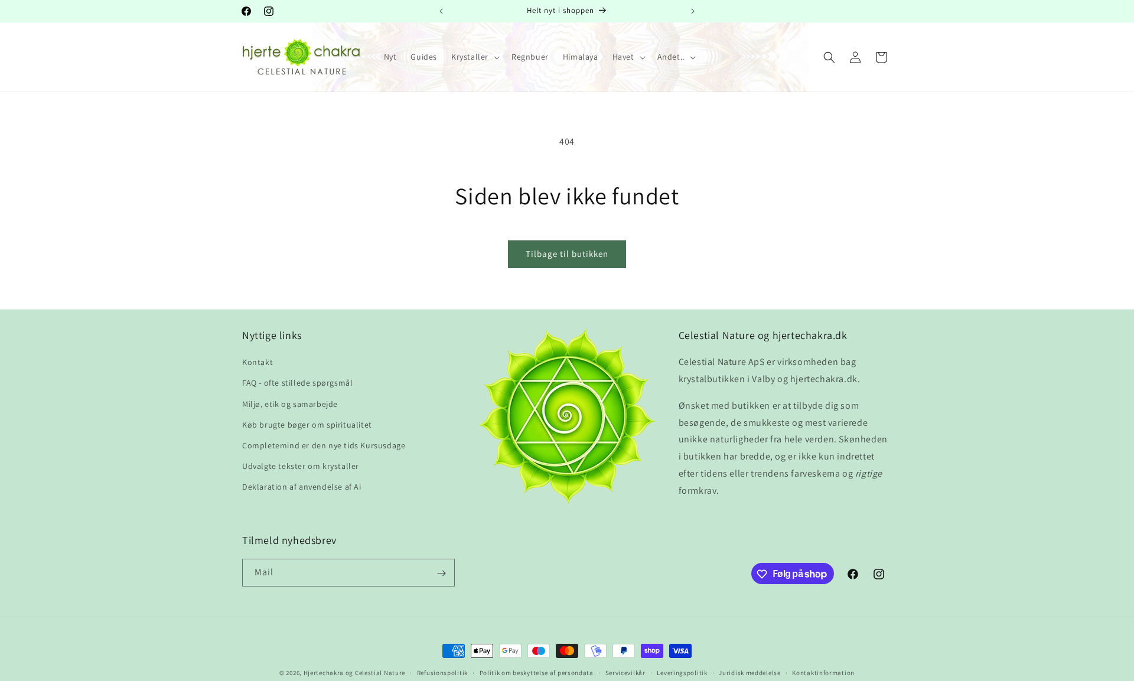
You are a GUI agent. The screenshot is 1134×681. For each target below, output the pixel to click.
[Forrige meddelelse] (441, 11)
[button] (474, 56)
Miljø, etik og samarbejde (290, 404)
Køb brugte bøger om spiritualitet (307, 424)
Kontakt (257, 362)
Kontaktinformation (823, 672)
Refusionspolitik (442, 672)
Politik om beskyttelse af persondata (537, 672)
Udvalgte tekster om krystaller (300, 466)
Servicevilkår (625, 672)
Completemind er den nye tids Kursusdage (323, 445)
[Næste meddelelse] (693, 11)
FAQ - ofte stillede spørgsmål (297, 383)
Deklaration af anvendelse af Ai (301, 487)
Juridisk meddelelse (749, 672)
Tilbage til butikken (567, 253)
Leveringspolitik (682, 672)
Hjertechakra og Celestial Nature (354, 673)
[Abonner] (441, 573)
